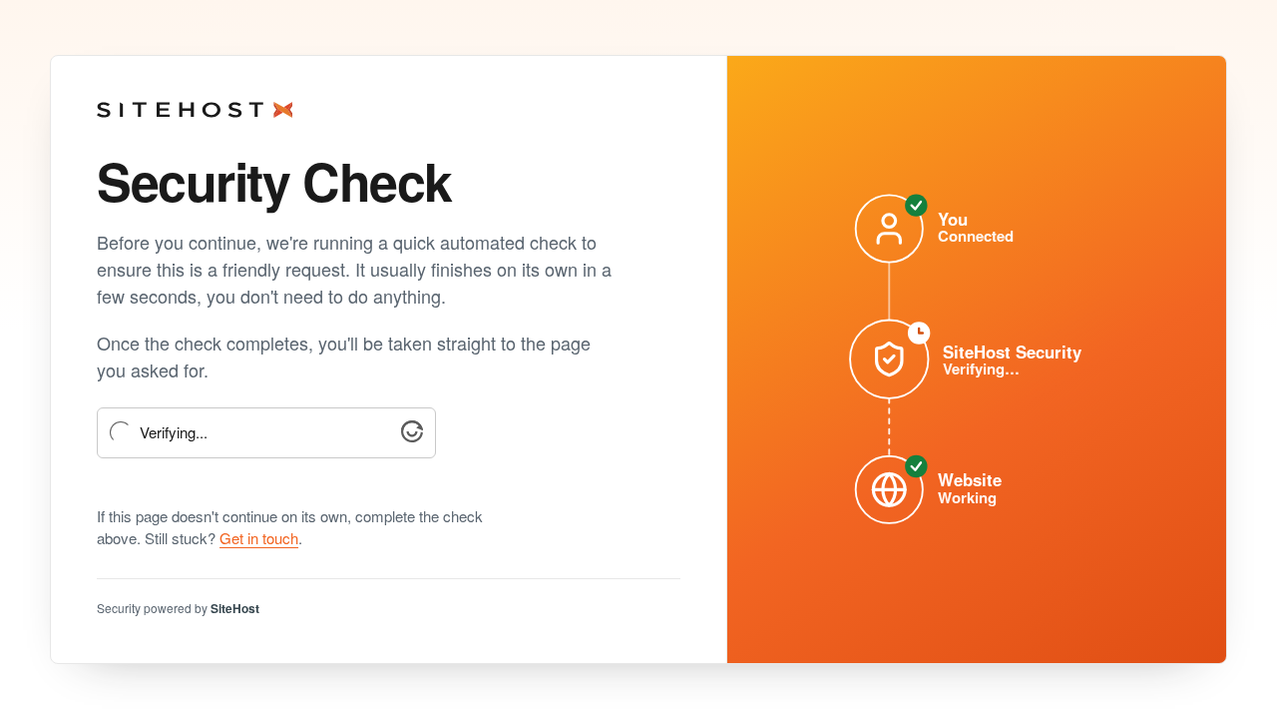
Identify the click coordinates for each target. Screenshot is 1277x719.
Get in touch (258, 537)
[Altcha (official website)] (412, 435)
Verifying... (174, 432)
